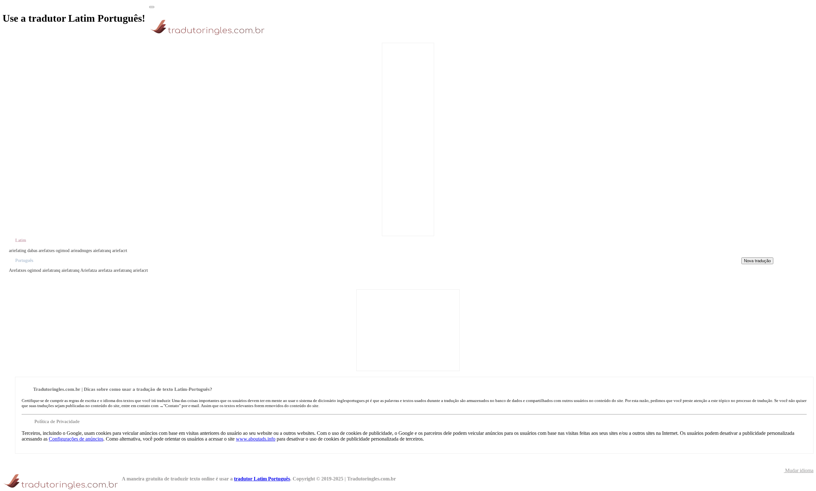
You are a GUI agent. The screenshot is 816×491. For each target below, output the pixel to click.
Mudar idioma (798, 470)
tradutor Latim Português (262, 478)
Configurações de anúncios (76, 439)
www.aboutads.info (255, 439)
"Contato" (172, 405)
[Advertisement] (408, 138)
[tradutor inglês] (208, 35)
